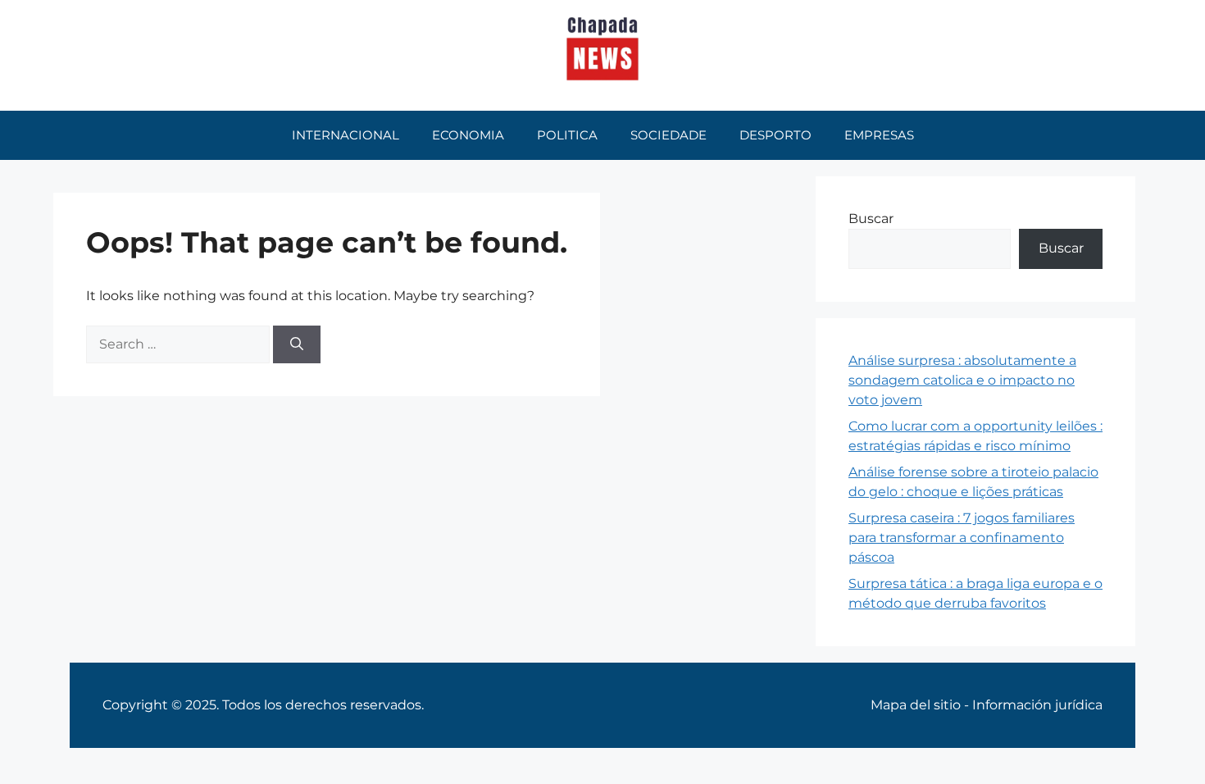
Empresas (879, 135)
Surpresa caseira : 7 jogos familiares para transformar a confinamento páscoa (961, 537)
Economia (468, 135)
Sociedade (668, 135)
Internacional (345, 135)
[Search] (297, 344)
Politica (567, 135)
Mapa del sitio (916, 705)
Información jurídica (1037, 705)
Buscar (871, 218)
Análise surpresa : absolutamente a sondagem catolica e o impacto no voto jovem (962, 380)
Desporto (775, 135)
